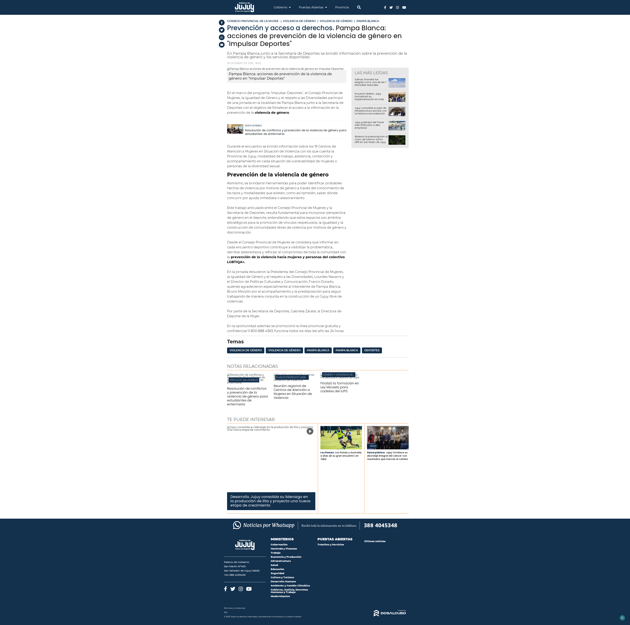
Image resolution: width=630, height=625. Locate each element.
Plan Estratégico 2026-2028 (294, 377)
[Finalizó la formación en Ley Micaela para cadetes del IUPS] (341, 377)
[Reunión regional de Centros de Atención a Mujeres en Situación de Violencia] (294, 380)
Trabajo (276, 552)
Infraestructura (281, 560)
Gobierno (281, 7)
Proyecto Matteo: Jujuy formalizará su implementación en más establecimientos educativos (369, 99)
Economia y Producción (286, 556)
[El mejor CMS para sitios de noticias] (385, 613)
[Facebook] (222, 22)
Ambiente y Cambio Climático (290, 585)
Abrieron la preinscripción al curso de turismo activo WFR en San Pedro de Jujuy (371, 139)
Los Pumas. (327, 452)
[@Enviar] (222, 45)
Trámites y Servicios (330, 544)
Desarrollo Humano (283, 581)
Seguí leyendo (253, 125)
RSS (226, 612)
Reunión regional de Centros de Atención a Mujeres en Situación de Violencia (293, 392)
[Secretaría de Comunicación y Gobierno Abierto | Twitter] (391, 7)
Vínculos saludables (244, 379)
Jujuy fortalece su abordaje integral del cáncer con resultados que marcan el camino (387, 456)
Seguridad (277, 573)
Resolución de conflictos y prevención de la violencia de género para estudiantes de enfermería (295, 132)
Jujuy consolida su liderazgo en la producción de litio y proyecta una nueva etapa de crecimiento (270, 501)
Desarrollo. (240, 496)
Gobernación (279, 544)
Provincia (342, 7)
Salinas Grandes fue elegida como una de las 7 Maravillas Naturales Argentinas (370, 83)
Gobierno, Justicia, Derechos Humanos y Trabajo (289, 591)
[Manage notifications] (622, 617)
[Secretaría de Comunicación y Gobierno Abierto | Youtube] (404, 7)
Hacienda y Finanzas (284, 548)
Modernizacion (280, 596)
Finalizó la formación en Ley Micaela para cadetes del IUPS (339, 387)
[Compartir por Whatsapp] (222, 37)
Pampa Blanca (318, 350)
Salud (373, 446)
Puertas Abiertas (311, 7)
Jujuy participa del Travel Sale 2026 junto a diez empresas (369, 125)
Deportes (371, 350)
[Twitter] (222, 30)
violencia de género (246, 350)
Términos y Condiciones (234, 608)
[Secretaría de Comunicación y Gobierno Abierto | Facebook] (385, 7)
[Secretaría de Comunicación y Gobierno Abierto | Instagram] (397, 7)
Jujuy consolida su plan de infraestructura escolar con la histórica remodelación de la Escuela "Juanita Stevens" (371, 113)
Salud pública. (376, 452)
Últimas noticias (375, 541)
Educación (277, 569)
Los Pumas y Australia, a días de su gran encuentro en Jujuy (341, 456)
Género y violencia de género (343, 374)
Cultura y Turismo (282, 577)
